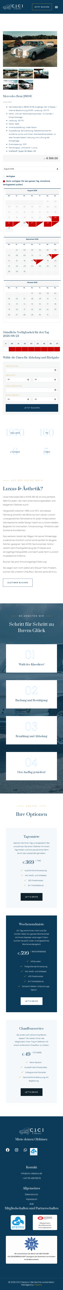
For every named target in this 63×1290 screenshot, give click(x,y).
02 (24, 250)
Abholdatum (12, 366)
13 (55, 255)
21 (9, 266)
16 (24, 261)
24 (9, 223)
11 (40, 255)
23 (55, 217)
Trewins (38, 1284)
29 (48, 223)
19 (47, 261)
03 (32, 250)
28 (40, 223)
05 (48, 250)
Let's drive (31, 897)
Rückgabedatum (14, 386)
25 (17, 223)
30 (55, 223)
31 (9, 228)
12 (47, 255)
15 (17, 261)
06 (55, 250)
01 (17, 250)
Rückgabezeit (13, 395)
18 (40, 261)
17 (32, 261)
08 (17, 255)
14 (9, 261)
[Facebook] (8, 1150)
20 (55, 261)
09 (24, 255)
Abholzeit (11, 375)
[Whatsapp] (25, 1150)
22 (17, 266)
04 (40, 250)
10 (32, 255)
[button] (56, 6)
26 (24, 223)
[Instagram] (16, 1150)
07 (9, 255)
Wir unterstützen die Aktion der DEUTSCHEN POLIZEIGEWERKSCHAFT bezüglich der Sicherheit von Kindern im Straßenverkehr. (31, 1256)
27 (32, 223)
